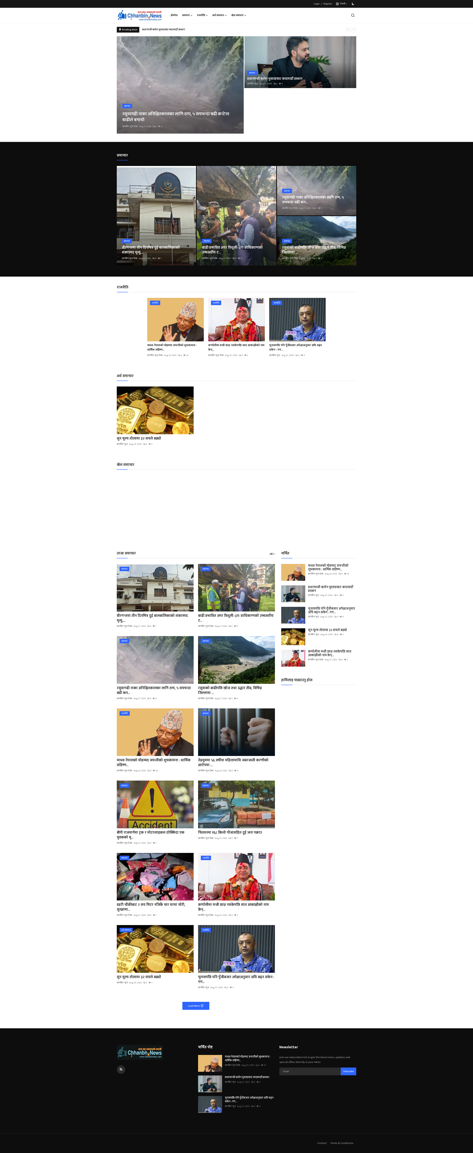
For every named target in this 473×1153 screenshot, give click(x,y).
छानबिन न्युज (252, 83)
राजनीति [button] (201, 15)
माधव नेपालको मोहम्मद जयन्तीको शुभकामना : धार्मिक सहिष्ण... (172, 347)
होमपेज (174, 15)
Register (328, 4)
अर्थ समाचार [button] (218, 15)
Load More (194, 1006)
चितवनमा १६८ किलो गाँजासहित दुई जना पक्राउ (230, 832)
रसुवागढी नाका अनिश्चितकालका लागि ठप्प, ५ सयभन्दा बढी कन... (313, 199)
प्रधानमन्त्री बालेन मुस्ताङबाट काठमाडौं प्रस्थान (274, 79)
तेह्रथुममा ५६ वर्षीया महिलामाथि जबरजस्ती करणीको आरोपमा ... (233, 762)
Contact (322, 1143)
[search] (352, 15)
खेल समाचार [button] (237, 15)
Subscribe (348, 1071)
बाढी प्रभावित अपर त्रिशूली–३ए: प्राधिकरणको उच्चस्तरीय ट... (232, 250)
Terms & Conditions (341, 1143)
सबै (271, 554)
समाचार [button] (186, 15)
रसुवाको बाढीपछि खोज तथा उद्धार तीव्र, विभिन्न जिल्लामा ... (314, 250)
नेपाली (342, 4)
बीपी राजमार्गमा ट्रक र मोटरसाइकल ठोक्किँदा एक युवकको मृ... (150, 835)
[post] (180, 85)
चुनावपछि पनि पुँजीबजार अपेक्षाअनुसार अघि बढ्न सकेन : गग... (295, 347)
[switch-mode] (353, 4)
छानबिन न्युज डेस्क (130, 126)
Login (317, 4)
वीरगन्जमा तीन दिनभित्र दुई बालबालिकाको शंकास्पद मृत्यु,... (151, 250)
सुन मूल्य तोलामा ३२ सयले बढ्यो (157, 29)
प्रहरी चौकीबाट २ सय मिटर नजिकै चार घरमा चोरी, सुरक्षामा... (151, 907)
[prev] (348, 29)
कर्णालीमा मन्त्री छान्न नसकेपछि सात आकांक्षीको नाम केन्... (236, 347)
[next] (353, 29)
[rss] (121, 1069)
